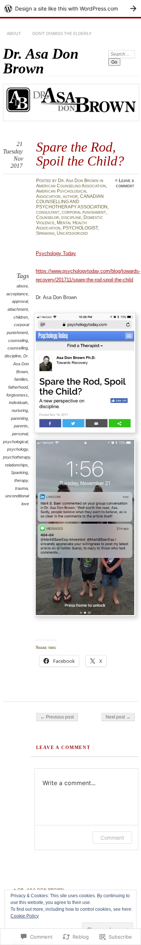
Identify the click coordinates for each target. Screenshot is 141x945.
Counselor (47, 217)
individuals (18, 402)
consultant (47, 212)
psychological (15, 441)
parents (21, 426)
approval (20, 301)
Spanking (45, 233)
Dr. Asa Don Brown (41, 61)
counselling (18, 348)
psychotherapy (16, 457)
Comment (112, 837)
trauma (21, 488)
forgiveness (17, 395)
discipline (71, 217)
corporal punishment (84, 212)
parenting (19, 418)
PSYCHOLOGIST (80, 228)
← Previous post (57, 717)
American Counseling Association (71, 185)
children (21, 317)
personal (20, 433)
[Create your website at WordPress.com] (70, 8)
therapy (21, 480)
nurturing (20, 410)
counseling (18, 340)
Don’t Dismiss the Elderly (61, 33)
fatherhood (18, 387)
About (14, 33)
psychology (17, 449)
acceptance (17, 294)
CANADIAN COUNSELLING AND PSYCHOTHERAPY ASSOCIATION (72, 202)
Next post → (118, 717)
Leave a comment (125, 183)
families (21, 379)
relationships (16, 465)
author (70, 196)
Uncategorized (72, 233)
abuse (22, 286)
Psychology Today (56, 253)
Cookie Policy (25, 916)
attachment (18, 309)
